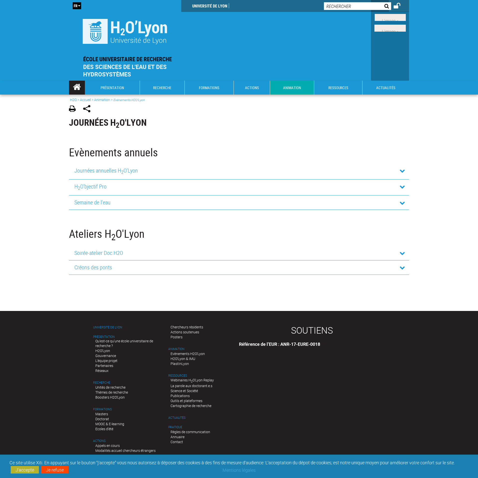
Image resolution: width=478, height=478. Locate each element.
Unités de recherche (110, 387)
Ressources (177, 375)
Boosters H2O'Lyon (110, 397)
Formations (102, 409)
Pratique (175, 427)
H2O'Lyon (102, 350)
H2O (73, 99)
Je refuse (55, 470)
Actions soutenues (185, 332)
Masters (101, 414)
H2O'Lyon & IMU (183, 358)
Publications (180, 395)
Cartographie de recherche (191, 405)
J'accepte (24, 470)
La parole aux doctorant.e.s (191, 385)
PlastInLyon (180, 363)
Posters (176, 337)
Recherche (101, 382)
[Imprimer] (74, 109)
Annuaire (177, 436)
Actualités (176, 418)
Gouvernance (105, 355)
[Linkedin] (390, 17)
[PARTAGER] (88, 109)
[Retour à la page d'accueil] (125, 30)
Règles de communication (190, 431)
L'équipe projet (106, 360)
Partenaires (104, 365)
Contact (177, 441)
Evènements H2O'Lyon (188, 353)
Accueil (85, 99)
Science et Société (184, 390)
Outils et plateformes (186, 400)
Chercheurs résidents (187, 327)
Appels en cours (107, 445)
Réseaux (102, 370)
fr (75, 5)
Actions (99, 441)
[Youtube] (390, 28)
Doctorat (102, 419)
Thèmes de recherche (111, 392)
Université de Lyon (209, 6)
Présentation (104, 337)
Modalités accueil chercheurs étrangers (125, 450)
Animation (102, 99)
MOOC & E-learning (109, 423)
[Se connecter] (400, 6)
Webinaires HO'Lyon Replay (192, 380)
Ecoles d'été (104, 428)
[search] (357, 6)
